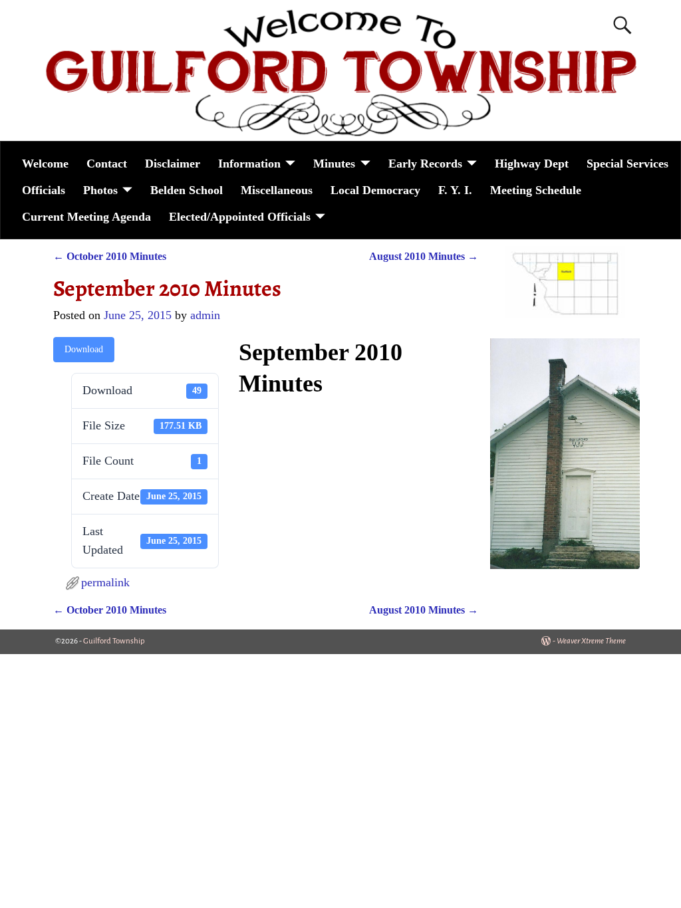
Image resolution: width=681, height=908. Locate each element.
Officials (43, 190)
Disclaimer (172, 163)
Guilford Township (114, 641)
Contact (106, 163)
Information (249, 163)
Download (84, 349)
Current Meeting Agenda (86, 216)
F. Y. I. (455, 190)
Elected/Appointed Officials (240, 216)
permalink (105, 582)
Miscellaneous (277, 190)
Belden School (186, 190)
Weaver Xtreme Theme (591, 641)
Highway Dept (532, 163)
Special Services (627, 163)
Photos (100, 190)
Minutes (334, 163)
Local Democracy (375, 190)
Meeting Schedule (535, 190)
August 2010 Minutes (423, 257)
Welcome (45, 163)
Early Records (425, 163)
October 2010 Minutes (109, 257)
